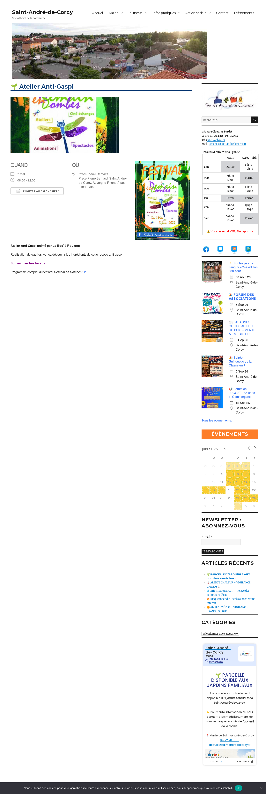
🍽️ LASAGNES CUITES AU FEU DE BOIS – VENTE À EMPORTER (242, 328)
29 (230, 466)
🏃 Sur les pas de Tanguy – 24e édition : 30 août (243, 267)
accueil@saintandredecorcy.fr (227, 144)
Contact (222, 13)
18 (221, 490)
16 (205, 490)
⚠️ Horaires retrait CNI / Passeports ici (230, 231)
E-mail (207, 537)
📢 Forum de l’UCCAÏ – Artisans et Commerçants (242, 393)
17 (213, 490)
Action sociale (195, 13)
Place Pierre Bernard (93, 174)
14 (246, 482)
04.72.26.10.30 (216, 139)
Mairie (113, 13)
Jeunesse (135, 13)
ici (85, 272)
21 (246, 490)
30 (238, 466)
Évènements (244, 13)
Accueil (98, 13)
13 (238, 482)
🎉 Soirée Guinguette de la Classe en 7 (240, 361)
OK (238, 788)
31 (246, 466)
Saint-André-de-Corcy (42, 12)
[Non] (261, 788)
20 (238, 490)
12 (230, 482)
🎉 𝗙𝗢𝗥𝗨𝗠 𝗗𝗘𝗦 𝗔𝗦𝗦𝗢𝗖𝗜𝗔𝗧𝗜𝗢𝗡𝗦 (242, 296)
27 (238, 498)
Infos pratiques (164, 13)
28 (246, 498)
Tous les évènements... (217, 420)
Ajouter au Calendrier (40, 191)
